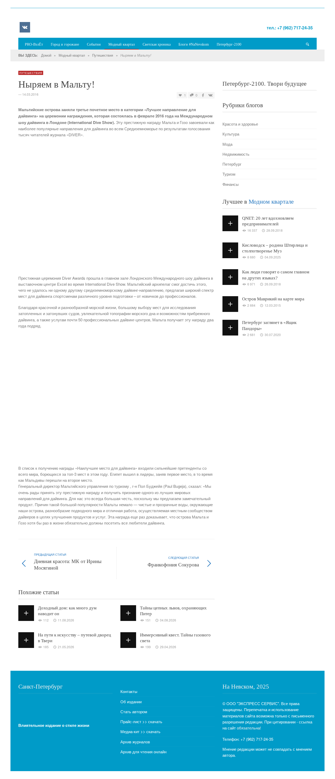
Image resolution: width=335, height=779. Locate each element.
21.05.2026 (66, 647)
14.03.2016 (30, 94)
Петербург (231, 164)
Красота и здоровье (240, 124)
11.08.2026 (66, 620)
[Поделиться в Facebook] (203, 95)
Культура (230, 134)
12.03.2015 (273, 305)
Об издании (131, 701)
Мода (227, 144)
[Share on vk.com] (210, 95)
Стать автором (133, 711)
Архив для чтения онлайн (143, 751)
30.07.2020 (273, 334)
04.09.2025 (273, 257)
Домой (46, 55)
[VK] (25, 27)
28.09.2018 (274, 230)
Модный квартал (72, 55)
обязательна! (249, 728)
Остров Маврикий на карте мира (273, 298)
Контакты (128, 691)
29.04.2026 (168, 647)
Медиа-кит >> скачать (140, 731)
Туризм (228, 174)
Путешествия (102, 55)
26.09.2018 (273, 284)
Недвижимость (235, 154)
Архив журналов (135, 741)
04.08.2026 (168, 620)
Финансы (230, 184)
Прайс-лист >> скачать (141, 721)
